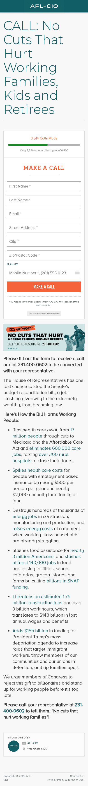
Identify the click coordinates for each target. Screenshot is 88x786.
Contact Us (76, 776)
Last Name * (18, 197)
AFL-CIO (32, 743)
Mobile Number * (21, 270)
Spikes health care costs (37, 470)
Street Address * (21, 225)
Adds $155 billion (30, 631)
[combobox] (77, 273)
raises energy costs (32, 528)
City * (13, 238)
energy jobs (24, 516)
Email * (14, 211)
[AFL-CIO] (44, 6)
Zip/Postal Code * (21, 252)
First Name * (18, 183)
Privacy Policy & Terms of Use (65, 780)
